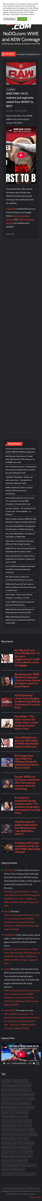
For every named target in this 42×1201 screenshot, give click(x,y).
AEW (6, 1081)
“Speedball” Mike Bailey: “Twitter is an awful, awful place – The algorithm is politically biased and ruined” (19, 480)
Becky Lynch (8, 1090)
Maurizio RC (9, 1010)
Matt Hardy (8, 1130)
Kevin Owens (9, 1125)
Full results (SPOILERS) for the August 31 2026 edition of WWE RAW (20, 535)
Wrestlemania (28, 1165)
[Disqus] (21, 334)
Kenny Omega (24, 1121)
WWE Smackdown (26, 1174)
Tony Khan (8, 1161)
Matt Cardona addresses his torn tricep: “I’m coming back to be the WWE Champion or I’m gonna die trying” (19, 501)
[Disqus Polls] (21, 272)
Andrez (7, 969)
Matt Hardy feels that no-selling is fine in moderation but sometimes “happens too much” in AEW (20, 559)
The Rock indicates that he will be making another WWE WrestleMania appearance (20, 450)
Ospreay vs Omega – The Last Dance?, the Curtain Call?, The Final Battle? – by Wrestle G (20, 511)
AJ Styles (25, 1085)
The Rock (7, 1156)
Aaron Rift (9, 111)
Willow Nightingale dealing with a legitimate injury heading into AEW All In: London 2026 (20, 620)
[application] (21, 1054)
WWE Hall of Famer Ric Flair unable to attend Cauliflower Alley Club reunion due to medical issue (20, 587)
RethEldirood (10, 935)
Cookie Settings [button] (9, 19)
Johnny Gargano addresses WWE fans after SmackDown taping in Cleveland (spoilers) (21, 520)
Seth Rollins (8, 1147)
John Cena (8, 1121)
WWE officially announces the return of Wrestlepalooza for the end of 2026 (19, 610)
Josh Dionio (9, 870)
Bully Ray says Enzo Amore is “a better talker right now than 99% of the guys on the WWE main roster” (20, 459)
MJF (5, 1134)
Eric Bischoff (27, 1108)
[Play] (4, 1063)
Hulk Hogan (21, 1112)
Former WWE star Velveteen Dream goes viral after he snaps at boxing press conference (20, 569)
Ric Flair (23, 1138)
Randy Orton (19, 1134)
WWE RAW (10, 234)
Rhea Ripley (8, 1138)
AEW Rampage (9, 1085)
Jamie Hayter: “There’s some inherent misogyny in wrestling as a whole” (18, 596)
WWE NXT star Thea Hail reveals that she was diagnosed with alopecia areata (20, 549)
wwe (6, 1169)
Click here (10, 208)
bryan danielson (26, 1094)
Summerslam (25, 1152)
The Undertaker (23, 1156)
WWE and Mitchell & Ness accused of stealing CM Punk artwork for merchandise (19, 491)
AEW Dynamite (20, 1081)
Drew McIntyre (9, 1108)
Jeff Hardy (8, 1116)
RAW (32, 1134)
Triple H (22, 1161)
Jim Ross (22, 1116)
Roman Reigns (9, 1143)
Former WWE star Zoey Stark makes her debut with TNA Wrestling (19, 603)
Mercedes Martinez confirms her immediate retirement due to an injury (19, 578)
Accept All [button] (22, 19)
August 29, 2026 (11, 929)
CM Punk (8, 1103)
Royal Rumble (26, 1143)
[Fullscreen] (38, 1063)
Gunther (7, 1112)
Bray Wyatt (24, 1090)
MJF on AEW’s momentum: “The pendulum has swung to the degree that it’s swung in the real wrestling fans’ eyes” (21, 470)
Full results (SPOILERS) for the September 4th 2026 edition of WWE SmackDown (20, 527)
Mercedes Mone (25, 1130)
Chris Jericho (27, 1099)
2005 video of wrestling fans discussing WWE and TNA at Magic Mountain (19, 542)
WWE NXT (18, 1169)
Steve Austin (8, 1152)
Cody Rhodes (23, 1103)
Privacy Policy (35, 1197)
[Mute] (34, 1063)
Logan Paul (25, 1125)
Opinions (12, 89)
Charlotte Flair (9, 1099)
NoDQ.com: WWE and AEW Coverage (21, 36)
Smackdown (24, 1147)
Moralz (7, 911)
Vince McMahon (10, 1165)
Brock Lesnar (9, 1094)
